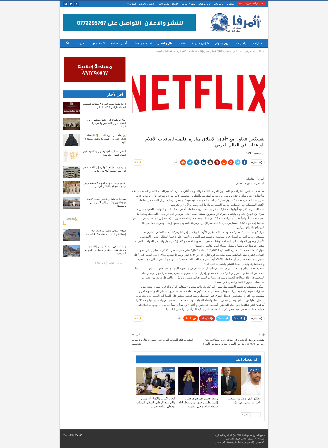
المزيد (132, 3)
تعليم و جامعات (146, 3)
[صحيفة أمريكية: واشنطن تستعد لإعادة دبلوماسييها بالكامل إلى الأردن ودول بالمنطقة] (71, 203)
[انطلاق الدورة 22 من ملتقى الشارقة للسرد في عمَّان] (241, 381)
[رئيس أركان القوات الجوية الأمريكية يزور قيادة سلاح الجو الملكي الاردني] (71, 187)
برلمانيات (219, 3)
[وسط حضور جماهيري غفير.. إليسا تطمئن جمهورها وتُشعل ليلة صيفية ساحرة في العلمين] (198, 381)
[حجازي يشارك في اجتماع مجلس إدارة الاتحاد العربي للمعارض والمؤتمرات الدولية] (71, 124)
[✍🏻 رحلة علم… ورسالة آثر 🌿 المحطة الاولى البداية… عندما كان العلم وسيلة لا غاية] (71, 140)
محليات (230, 3)
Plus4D (78, 435)
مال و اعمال (163, 3)
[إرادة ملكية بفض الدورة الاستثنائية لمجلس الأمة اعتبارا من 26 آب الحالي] (71, 108)
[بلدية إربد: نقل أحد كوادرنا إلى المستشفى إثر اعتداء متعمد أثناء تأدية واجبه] (71, 172)
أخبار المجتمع (118, 43)
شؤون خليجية (188, 3)
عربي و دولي (204, 3)
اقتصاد (175, 3)
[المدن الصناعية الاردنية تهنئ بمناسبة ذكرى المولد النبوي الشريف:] (71, 156)
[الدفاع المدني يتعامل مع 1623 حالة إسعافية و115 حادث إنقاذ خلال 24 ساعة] (71, 235)
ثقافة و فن (98, 43)
